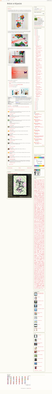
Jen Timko (11, 125)
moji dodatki (37, 233)
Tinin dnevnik (35, 275)
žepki (43, 287)
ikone (43, 214)
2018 (36, 188)
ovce (43, 243)
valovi (42, 277)
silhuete (39, 263)
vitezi (42, 279)
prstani (38, 256)
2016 (36, 101)
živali (39, 288)
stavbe (35, 269)
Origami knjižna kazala (40, 346)
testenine (42, 274)
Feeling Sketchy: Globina (41, 308)
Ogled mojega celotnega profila (38, 25)
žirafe (37, 288)
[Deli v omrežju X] (16, 105)
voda (43, 279)
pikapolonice (35, 246)
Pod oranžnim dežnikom (39, 66)
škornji (38, 272)
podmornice (43, 248)
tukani (39, 276)
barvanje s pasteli (36, 194)
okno (38, 241)
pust (43, 256)
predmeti (43, 253)
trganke (35, 276)
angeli (37, 191)
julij (36, 41)
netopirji (41, 237)
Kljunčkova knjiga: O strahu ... (38, 53)
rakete (43, 257)
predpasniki (35, 254)
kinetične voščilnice (41, 219)
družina (43, 206)
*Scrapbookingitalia (39, 186)
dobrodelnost (42, 205)
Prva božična (39, 328)
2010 (36, 108)
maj (40, 227)
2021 (36, 30)
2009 (36, 109)
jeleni (35, 217)
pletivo (39, 248)
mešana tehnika (41, 231)
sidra (37, 263)
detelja (39, 203)
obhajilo (43, 238)
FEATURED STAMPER (20, 84)
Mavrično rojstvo (38, 69)
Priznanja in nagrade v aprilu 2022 (12, 173)
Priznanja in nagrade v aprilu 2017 (38, 46)
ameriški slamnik (42, 190)
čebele (39, 200)
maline (41, 228)
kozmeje (40, 223)
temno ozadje (39, 274)
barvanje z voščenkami (39, 196)
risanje (41, 259)
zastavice (41, 284)
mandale (43, 228)
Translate (40, 9)
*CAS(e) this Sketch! (42, 181)
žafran (34, 287)
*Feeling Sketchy (40, 183)
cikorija (36, 200)
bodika (43, 197)
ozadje (37, 244)
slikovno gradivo (42, 264)
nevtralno (43, 237)
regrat (39, 258)
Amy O (10, 110)
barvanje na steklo (36, 193)
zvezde (37, 286)
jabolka (35, 216)
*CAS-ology (38, 181)
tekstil (35, 274)
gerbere (35, 212)
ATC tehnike (41, 191)
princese (39, 255)
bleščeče (40, 197)
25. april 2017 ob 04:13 (12, 128)
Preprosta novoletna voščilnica (38, 56)
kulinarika (43, 224)
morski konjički (38, 234)
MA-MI (39, 17)
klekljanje (40, 220)
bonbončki (43, 198)
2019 (36, 32)
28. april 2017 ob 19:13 (12, 157)
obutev (41, 239)
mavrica (38, 230)
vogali (34, 280)
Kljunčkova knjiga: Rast (39, 58)
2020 (36, 31)
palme (38, 245)
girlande (37, 212)
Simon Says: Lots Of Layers (38, 114)
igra (40, 214)
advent (39, 189)
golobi (43, 212)
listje (39, 226)
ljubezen (42, 226)
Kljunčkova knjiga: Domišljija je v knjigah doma (39, 94)
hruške (39, 214)
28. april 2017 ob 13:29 (12, 154)
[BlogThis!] (15, 105)
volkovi (36, 280)
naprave (35, 236)
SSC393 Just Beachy (37, 130)
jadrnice (37, 216)
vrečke (40, 280)
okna (36, 241)
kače (42, 217)
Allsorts (10, 82)
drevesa (35, 206)
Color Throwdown (11, 84)
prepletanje (38, 254)
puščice (35, 257)
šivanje (42, 271)
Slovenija (37, 265)
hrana (37, 214)
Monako (39, 233)
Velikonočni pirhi (38, 77)
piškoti (42, 247)
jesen (36, 217)
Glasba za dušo (40, 304)
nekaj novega (38, 237)
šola (34, 273)
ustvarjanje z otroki (37, 277)
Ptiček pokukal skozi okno (39, 50)
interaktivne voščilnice (37, 215)
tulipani (41, 276)
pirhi (34, 247)
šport (40, 273)
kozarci (36, 223)
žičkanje (35, 288)
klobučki (40, 221)
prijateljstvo (35, 255)
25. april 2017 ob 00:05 (12, 117)
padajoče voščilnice (42, 244)
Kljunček (43, 220)
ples (37, 248)
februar (37, 99)
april (38, 191)
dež (41, 203)
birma (38, 197)
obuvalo (43, 239)
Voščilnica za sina (40, 362)
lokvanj (43, 226)
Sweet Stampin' (37, 142)
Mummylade (11, 151)
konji (38, 222)
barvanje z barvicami (37, 195)
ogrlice (41, 240)
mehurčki (35, 231)
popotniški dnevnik (42, 250)
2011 (35, 107)
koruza (35, 223)
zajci (43, 283)
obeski (37, 238)
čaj (37, 200)
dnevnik (35, 204)
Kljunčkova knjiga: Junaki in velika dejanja (39, 74)
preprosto (42, 254)
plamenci (35, 248)
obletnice (40, 239)
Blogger (30, 388)
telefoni (36, 274)
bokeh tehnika (36, 198)
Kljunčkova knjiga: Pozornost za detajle (38, 87)
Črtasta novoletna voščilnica (40, 343)
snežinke (40, 266)
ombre (42, 242)
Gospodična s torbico (38, 54)
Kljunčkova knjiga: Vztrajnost (38, 81)
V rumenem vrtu (40, 320)
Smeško (37, 75)
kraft (42, 223)
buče (39, 199)
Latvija (39, 225)
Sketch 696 (36, 117)
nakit (35, 235)
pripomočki (43, 255)
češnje (41, 200)
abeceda (35, 189)
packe (39, 244)
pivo (43, 247)
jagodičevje (41, 216)
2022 (36, 29)
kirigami (35, 220)
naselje (39, 236)
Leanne (10, 133)
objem (35, 239)
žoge (40, 288)
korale (41, 222)
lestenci (43, 225)
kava (38, 219)
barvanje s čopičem (41, 193)
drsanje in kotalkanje (39, 206)
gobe (42, 212)
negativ (35, 237)
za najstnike (38, 282)
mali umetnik (38, 228)
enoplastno (42, 209)
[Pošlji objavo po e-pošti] (14, 105)
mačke (35, 227)
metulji (35, 232)
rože (35, 260)
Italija (43, 215)
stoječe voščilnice (42, 269)
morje (41, 233)
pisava (40, 247)
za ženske (37, 283)
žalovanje (37, 287)
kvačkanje (35, 225)
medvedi (43, 230)
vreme (42, 280)
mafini (37, 227)
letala (35, 226)
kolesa (35, 222)
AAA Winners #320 (37, 133)
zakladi (35, 284)
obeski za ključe (40, 238)
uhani (43, 276)
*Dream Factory (35, 183)
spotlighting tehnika (36, 268)
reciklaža (37, 258)
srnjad (43, 268)
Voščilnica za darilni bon (39, 47)
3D (43, 188)
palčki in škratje (35, 245)
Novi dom (39, 324)
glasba (39, 212)
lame (37, 225)
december (39, 202)
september (37, 39)
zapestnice (37, 284)
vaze (43, 277)
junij (36, 42)
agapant (41, 189)
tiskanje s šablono (39, 275)
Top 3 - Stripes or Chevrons (38, 143)
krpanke (39, 224)
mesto (37, 231)
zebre (43, 284)
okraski (41, 241)
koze (38, 223)
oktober (37, 38)
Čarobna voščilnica (40, 354)
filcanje (42, 210)
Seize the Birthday (37, 123)
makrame (35, 228)
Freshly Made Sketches (12, 85)
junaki (39, 217)
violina (40, 279)
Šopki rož (37, 57)
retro (37, 259)
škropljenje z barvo (42, 272)
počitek (41, 248)
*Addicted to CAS (41, 180)
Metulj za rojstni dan (38, 91)
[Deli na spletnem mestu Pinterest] (17, 105)
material (35, 230)
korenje (43, 222)
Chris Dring (11, 155)
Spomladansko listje (38, 76)
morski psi (41, 234)
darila (37, 202)
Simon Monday (37, 113)
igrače (42, 214)
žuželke (42, 288)
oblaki (36, 239)
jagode (39, 216)
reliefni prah (42, 258)
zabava (40, 283)
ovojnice (35, 244)
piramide (42, 246)
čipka (41, 201)
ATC (39, 191)
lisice (38, 226)
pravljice (37, 253)
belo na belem (36, 197)
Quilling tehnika (38, 257)
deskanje (37, 203)
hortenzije (35, 214)
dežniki (43, 203)
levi (36, 226)
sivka (41, 263)
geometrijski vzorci (39, 211)
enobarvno (38, 209)
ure (34, 277)
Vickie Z (11, 114)
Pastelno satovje (38, 62)
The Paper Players (37, 126)
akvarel (35, 190)
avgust (37, 40)
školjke (37, 272)
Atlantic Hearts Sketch (38, 116)
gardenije (35, 211)
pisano (38, 247)
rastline (35, 258)
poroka (35, 251)
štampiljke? (43, 273)
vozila (38, 280)
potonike (35, 252)
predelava (40, 253)
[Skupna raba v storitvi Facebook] (16, 105)
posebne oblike (39, 251)
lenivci (40, 225)
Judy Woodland (12, 159)
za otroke (42, 282)
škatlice (35, 272)
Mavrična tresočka (38, 84)
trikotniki (38, 276)
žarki (39, 287)
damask (35, 202)
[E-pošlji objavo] (13, 105)
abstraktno (37, 189)
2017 (34, 188)
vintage (39, 279)
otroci (40, 243)
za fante (42, 281)
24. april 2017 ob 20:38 (12, 113)
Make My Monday (37, 119)
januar (37, 100)
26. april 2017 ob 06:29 (12, 140)
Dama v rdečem (40, 366)
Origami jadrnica (38, 88)
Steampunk (38, 269)
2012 (36, 106)
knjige (43, 221)
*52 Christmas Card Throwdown (37, 179)
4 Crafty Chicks (11, 81)
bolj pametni (40, 198)
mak (43, 227)
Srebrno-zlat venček (40, 358)
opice (43, 242)
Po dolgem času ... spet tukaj (38, 370)
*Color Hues (41, 182)
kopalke (40, 222)
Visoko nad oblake (38, 51)
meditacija (40, 230)
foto (43, 210)
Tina (10, 138)
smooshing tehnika (41, 265)
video (37, 279)
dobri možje (38, 205)
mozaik (43, 234)
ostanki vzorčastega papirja (39, 243)
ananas (35, 191)
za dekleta (39, 281)
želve (42, 287)
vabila (40, 277)
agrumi (43, 189)
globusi (40, 212)
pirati (43, 246)
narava (37, 236)
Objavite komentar (11, 164)
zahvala (42, 283)
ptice (41, 256)
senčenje (39, 261)
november (35, 238)
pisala (36, 247)
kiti (37, 220)
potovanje (38, 252)
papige (40, 245)
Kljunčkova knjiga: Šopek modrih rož (39, 83)
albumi (39, 190)
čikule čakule (39, 201)
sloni (34, 265)
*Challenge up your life (37, 182)
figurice (40, 210)
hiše (39, 213)
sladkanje (43, 263)
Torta (36, 85)
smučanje (35, 266)
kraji (43, 223)
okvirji (39, 242)
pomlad (38, 250)
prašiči (35, 253)
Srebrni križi (37, 61)
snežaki (38, 266)
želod (40, 287)
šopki (36, 273)
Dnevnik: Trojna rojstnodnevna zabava (39, 60)
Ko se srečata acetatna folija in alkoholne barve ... (41, 294)
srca (40, 268)
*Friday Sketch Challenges (39, 184)
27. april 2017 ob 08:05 (12, 146)
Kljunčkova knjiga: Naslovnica (38, 96)
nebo (43, 236)
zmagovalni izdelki (40, 285)
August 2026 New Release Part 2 (39, 136)
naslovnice (41, 236)
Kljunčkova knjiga (36, 221)
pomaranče (35, 250)
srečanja (42, 268)
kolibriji (36, 222)
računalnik (41, 257)
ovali (42, 243)
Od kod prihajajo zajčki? (39, 92)
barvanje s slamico (41, 194)
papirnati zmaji (42, 245)
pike (38, 246)
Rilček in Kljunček (14, 3)
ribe (38, 259)
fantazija (35, 210)
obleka (38, 239)
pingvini (40, 246)
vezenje (35, 279)
